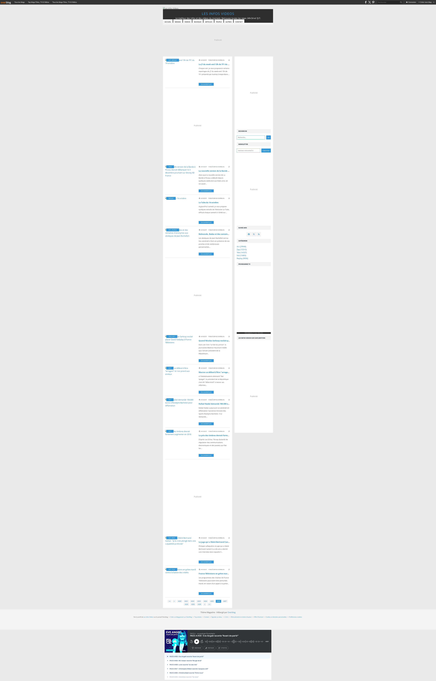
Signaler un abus (216, 617)
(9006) (242, 258)
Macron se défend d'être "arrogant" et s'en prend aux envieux (226, 372)
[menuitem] (168, 22)
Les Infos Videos (218, 13)
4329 (192, 604)
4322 (192, 601)
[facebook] (365, 2)
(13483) (241, 255)
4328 (186, 604)
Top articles (198, 617)
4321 (186, 601)
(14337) (242, 252)
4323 (199, 601)
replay (174, 60)
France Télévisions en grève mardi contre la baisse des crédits (226, 573)
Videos (187, 22)
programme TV (251, 333)
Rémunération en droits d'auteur (241, 617)
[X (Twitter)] (369, 2)
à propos (224, 648)
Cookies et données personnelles (276, 617)
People (219, 22)
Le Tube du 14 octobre (208, 202)
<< (170, 601)
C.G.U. (227, 617)
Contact (239, 22)
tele (170, 167)
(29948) (241, 246)
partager (211, 648)
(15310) (242, 249)
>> (209, 604)
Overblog (231, 612)
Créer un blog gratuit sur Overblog (181, 617)
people (174, 230)
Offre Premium (258, 617)
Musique (197, 22)
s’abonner (197, 648)
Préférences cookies (295, 617)
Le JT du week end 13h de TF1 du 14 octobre (218, 64)
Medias (178, 22)
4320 (179, 601)
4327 (225, 601)
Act (170, 60)
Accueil (168, 22)
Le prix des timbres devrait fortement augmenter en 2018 (224, 435)
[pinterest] (373, 2)
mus (173, 538)
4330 (199, 604)
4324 (205, 601)
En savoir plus (206, 84)
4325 (212, 601)
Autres (229, 22)
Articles (208, 22)
